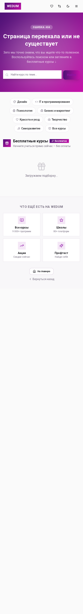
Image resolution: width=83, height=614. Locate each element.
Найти (71, 75)
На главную (43, 271)
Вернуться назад (43, 279)
